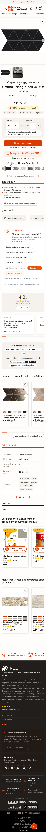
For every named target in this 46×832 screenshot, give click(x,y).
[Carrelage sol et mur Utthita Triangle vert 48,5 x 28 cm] (38, 168)
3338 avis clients (15, 709)
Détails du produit (10, 445)
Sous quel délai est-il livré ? (15, 262)
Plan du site (23, 830)
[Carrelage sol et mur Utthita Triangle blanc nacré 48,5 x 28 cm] (23, 168)
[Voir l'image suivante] (25, 395)
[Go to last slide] (2, 40)
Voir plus (7, 210)
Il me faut (9, 121)
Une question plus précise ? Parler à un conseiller (20, 278)
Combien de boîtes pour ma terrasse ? (18, 247)
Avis (4, 509)
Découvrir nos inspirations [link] (15, 747)
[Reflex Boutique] (18, 8)
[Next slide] (43, 40)
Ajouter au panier (23, 143)
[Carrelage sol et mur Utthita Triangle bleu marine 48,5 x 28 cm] (16, 168)
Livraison (6, 503)
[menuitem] (5, 72)
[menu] (4, 8)
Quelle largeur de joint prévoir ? (16, 257)
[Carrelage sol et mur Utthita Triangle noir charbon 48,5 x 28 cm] (30, 168)
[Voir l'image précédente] (4, 395)
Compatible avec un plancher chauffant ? (19, 252)
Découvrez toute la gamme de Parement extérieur (19, 203)
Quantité (29, 121)
